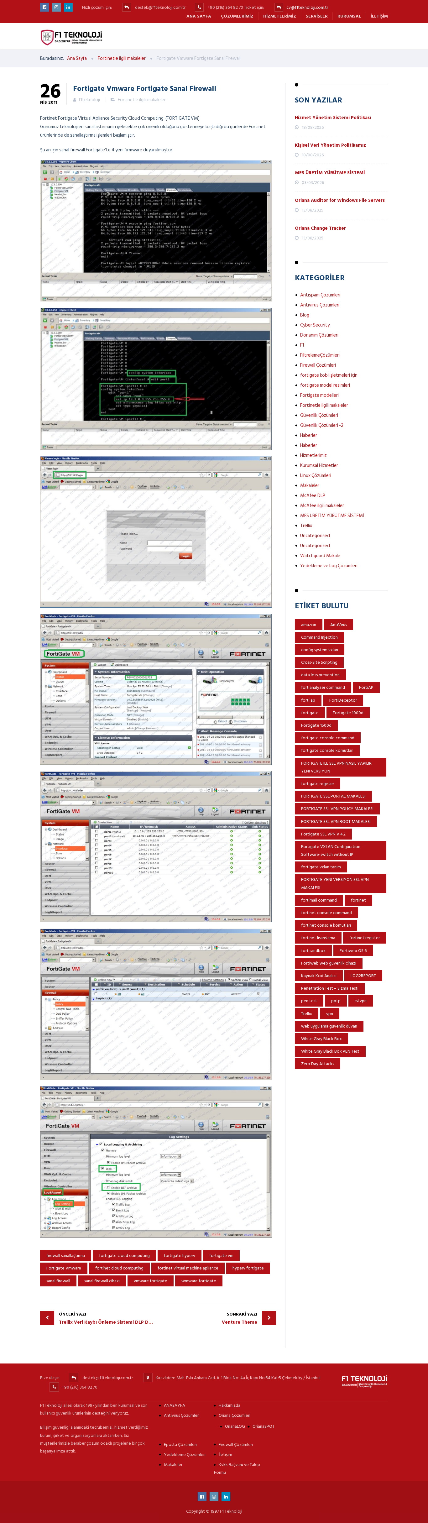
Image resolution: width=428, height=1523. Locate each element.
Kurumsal (349, 16)
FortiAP (366, 687)
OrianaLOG (235, 1426)
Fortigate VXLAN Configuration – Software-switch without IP (332, 850)
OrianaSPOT (263, 1426)
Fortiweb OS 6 (353, 950)
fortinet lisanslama (318, 937)
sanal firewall (58, 1281)
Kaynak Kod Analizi (319, 975)
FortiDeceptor (343, 700)
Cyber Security (315, 325)
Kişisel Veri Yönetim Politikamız (330, 145)
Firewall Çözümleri (318, 365)
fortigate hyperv (179, 1255)
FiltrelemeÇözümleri (320, 355)
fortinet (358, 900)
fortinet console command (326, 912)
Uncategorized (315, 546)
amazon (308, 624)
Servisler (317, 16)
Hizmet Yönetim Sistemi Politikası (333, 118)
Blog (304, 315)
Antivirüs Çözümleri (319, 305)
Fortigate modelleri (319, 395)
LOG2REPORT (363, 975)
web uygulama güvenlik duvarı (329, 1026)
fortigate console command (327, 737)
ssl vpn (361, 1000)
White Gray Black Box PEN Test (330, 1051)
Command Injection (319, 637)
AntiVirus (338, 624)
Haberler (308, 435)
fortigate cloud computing (124, 1255)
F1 (302, 345)
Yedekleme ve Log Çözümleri (329, 566)
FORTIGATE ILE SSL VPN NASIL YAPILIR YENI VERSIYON (336, 767)
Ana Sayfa (198, 16)
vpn (329, 1013)
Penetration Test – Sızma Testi (329, 988)
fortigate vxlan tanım (321, 867)
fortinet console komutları (326, 925)
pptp (336, 1000)
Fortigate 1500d (316, 725)
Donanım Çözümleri (319, 335)
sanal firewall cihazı (102, 1281)
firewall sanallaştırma (65, 1255)
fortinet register (364, 937)
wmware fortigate (198, 1281)
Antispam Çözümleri (320, 295)
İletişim (379, 16)
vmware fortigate (150, 1281)
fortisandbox (313, 950)
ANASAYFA (174, 1405)
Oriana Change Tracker (320, 228)
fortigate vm (221, 1255)
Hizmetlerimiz (279, 16)
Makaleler (309, 485)
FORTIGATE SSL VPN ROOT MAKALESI (336, 821)
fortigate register (317, 783)
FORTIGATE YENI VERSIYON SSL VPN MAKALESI (335, 883)
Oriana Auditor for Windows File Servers (340, 200)
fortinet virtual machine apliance (188, 1268)
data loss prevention (320, 674)
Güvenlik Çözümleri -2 (321, 425)
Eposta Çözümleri (180, 1444)
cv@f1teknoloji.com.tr (307, 7)
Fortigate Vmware (63, 1268)
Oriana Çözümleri (234, 1415)
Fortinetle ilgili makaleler (142, 100)
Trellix (306, 526)
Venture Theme (239, 1318)
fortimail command (319, 900)
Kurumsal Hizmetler (319, 465)
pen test (309, 1000)
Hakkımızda (229, 1405)
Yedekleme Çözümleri (185, 1454)
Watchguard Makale (320, 556)
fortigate (310, 712)
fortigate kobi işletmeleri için (329, 375)
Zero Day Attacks (317, 1063)
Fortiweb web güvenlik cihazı (328, 963)
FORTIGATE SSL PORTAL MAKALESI (333, 796)
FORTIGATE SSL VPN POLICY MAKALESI (337, 808)
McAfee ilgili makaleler (322, 506)
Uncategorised (315, 536)
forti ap (308, 700)
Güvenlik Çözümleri (319, 415)
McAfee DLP (312, 496)
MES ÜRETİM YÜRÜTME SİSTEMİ (330, 173)
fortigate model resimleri (325, 385)
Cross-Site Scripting (319, 662)
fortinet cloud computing (119, 1268)
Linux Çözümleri (315, 475)
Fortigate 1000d (348, 712)
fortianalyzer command (323, 687)
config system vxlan (319, 649)
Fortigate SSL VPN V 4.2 (323, 834)
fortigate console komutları (327, 750)
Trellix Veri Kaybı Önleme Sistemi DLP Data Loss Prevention (108, 1318)
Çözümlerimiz (237, 16)
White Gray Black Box (321, 1038)
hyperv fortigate (248, 1268)
